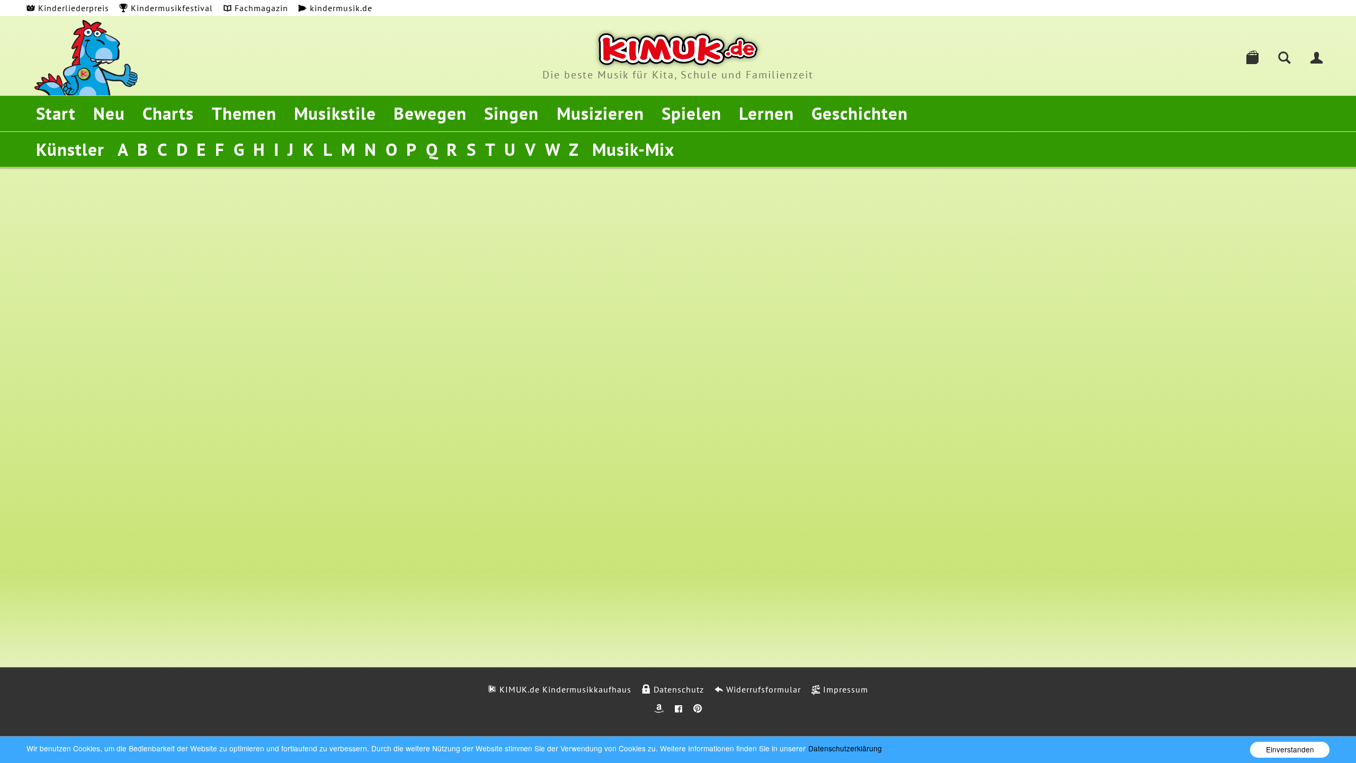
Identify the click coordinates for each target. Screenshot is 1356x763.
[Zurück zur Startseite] (678, 49)
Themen (244, 113)
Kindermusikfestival (170, 8)
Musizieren (600, 113)
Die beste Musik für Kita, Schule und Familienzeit (678, 75)
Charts (168, 113)
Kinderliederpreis (72, 8)
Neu (109, 113)
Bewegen (430, 113)
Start (56, 113)
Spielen (691, 113)
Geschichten (859, 113)
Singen (511, 113)
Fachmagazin (260, 8)
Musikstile (335, 113)
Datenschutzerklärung (845, 748)
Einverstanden (1290, 749)
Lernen (766, 113)
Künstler (70, 149)
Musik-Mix (633, 149)
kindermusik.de (339, 8)
